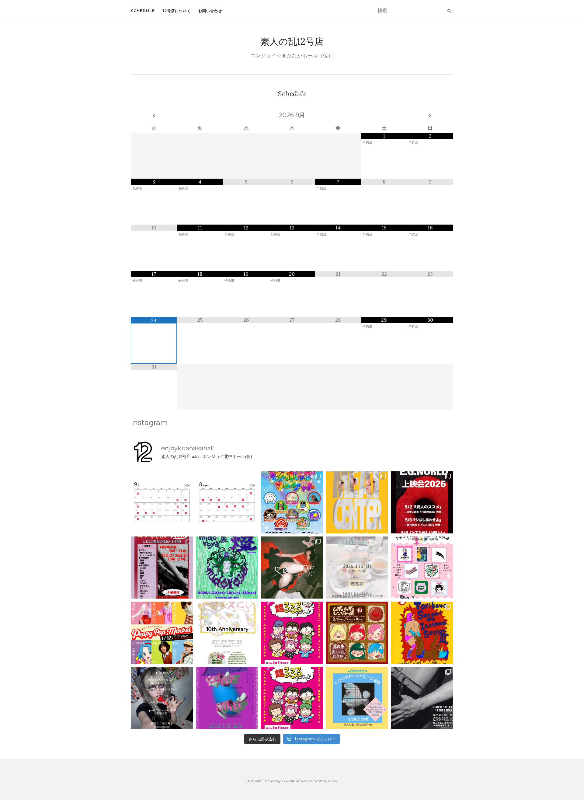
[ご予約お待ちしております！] (162, 502)
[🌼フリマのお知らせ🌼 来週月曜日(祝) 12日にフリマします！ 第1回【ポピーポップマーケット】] (162, 633)
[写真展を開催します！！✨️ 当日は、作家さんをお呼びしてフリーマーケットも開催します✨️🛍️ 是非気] (292, 567)
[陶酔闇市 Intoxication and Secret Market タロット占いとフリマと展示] (227, 698)
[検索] (449, 11)
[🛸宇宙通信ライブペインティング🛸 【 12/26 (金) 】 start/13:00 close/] (162, 698)
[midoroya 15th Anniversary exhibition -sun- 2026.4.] (227, 567)
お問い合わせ (210, 11)
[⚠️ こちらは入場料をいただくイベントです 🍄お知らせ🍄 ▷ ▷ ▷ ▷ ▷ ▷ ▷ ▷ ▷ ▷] (422, 633)
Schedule (143, 11)
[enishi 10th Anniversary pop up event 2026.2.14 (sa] (227, 633)
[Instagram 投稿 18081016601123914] (422, 502)
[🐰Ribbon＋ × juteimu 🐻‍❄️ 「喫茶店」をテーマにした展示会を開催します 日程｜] (357, 567)
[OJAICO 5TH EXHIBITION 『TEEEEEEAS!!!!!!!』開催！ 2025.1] (422, 698)
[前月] (154, 115)
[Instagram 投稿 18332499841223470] (357, 502)
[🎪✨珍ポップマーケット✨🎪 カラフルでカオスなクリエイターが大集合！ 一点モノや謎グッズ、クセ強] (292, 502)
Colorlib (288, 781)
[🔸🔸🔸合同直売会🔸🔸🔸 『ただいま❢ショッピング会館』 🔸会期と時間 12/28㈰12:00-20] (357, 698)
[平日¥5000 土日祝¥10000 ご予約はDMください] (227, 502)
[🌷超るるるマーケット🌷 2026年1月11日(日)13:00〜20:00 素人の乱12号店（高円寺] (292, 633)
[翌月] (430, 115)
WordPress (327, 781)
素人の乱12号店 (292, 41)
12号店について (176, 11)
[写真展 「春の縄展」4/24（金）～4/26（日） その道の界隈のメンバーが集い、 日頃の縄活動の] (162, 567)
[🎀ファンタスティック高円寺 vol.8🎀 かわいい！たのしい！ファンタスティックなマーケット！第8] (422, 567)
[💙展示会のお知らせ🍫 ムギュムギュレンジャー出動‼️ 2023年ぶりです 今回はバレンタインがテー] (357, 633)
